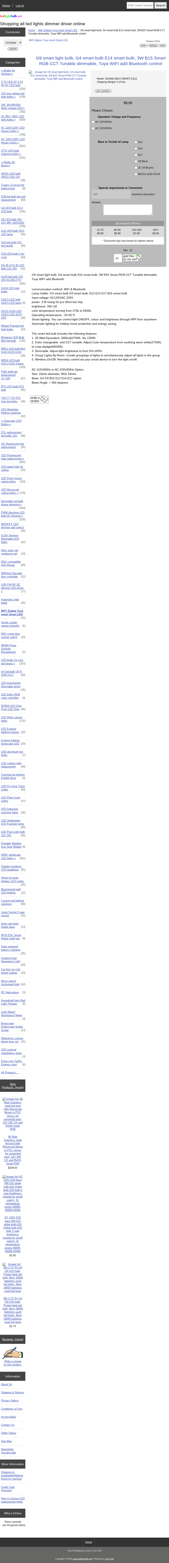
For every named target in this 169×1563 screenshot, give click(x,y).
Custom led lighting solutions (13, 902)
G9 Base (143, 161)
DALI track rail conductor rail (13, 552)
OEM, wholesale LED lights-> (13, 856)
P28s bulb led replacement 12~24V (13, 375)
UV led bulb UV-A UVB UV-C (13, 673)
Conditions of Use (11, 1408)
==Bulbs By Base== (8, 164)
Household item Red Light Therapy (13, 1002)
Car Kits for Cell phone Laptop (13, 971)
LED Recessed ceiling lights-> (13, 491)
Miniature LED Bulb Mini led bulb (13, 339)
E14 (140, 148)
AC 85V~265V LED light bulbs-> (13, 118)
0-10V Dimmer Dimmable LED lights (13, 539)
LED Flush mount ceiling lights (13, 480)
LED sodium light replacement (13, 765)
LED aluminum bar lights (13, 753)
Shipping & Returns (12, 1392)
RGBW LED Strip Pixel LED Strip (13, 707)
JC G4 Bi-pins (146, 167)
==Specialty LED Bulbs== (11, 422)
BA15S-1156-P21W (149, 174)
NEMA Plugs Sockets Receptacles (13, 649)
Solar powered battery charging (13, 949)
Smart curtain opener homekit (13, 624)
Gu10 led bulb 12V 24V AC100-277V (13, 279)
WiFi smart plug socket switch (13, 635)
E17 (140, 154)
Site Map (6, 1441)
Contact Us (7, 1424)
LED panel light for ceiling (13, 468)
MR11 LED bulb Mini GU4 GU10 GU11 (13, 351)
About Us (6, 1384)
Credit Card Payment (7, 1489)
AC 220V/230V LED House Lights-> (13, 142)
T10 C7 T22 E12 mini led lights (13, 399)
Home (6, 5)
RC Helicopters (13, 992)
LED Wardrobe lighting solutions (13, 412)
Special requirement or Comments (120, 187)
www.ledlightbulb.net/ (83, 1559)
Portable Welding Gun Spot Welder (13, 845)
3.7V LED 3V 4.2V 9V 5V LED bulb (13, 84)
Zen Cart (110, 1559)
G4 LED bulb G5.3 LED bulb (13, 209)
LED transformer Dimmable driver (13, 685)
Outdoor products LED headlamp (13, 868)
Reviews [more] (12, 1339)
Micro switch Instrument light (13, 982)
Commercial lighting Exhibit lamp (13, 776)
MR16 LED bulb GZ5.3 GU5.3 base (13, 363)
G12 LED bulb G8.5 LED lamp (13, 232)
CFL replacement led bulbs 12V (13, 434)
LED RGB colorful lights (13, 719)
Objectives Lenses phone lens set (13, 1040)
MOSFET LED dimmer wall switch (13, 527)
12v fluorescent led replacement (13, 445)
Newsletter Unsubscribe (8, 1451)
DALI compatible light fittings (13, 563)
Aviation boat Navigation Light (13, 961)
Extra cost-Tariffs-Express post (13, 1063)
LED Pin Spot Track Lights (13, 788)
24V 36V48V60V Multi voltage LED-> (13, 107)
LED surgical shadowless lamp (13, 1052)
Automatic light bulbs (13, 601)
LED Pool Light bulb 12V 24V (13, 833)
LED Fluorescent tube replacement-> (13, 458)
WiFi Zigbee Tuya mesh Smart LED (57, 30)
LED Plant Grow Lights (13, 799)
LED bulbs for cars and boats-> (13, 661)
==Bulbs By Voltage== (8, 72)
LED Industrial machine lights (13, 810)
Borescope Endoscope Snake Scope (13, 1027)
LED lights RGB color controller (13, 696)
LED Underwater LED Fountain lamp (13, 823)
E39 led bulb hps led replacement (13, 198)
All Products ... (10, 1072)
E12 (140, 142)
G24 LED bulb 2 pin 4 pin (13, 255)
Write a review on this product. (13, 1363)
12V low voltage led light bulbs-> (13, 95)
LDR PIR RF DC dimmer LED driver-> (13, 588)
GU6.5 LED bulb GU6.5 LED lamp (13, 301)
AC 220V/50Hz (103, 128)
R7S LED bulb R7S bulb (13, 388)
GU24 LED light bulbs (13, 290)
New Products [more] (12, 1085)
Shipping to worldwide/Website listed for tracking (12, 1475)
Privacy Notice (10, 1400)
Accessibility (8, 1416)
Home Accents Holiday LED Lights (13, 880)
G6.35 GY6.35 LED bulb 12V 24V (13, 267)
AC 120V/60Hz (103, 121)
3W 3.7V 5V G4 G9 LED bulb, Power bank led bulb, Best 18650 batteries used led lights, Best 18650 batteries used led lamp (13, 1310)
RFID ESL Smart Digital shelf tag (13, 937)
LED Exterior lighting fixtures (13, 730)
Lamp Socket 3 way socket (13, 914)
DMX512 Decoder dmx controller (13, 575)
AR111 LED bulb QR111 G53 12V (13, 176)
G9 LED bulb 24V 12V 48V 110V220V (13, 222)
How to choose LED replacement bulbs (13, 1500)
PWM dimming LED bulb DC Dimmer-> (13, 515)
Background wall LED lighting (13, 891)
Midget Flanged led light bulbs (13, 327)
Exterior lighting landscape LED (13, 742)
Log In (20, 5)
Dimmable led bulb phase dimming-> (13, 504)
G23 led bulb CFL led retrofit (13, 244)
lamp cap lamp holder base (13, 925)
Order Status (8, 1433)
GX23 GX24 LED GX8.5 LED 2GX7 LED (13, 314)
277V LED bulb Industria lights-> (13, 153)
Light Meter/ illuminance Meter (13, 1014)
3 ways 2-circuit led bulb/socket (13, 186)
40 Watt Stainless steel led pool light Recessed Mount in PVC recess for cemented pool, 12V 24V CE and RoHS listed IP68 (13, 1150)
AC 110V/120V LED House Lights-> (13, 130)
